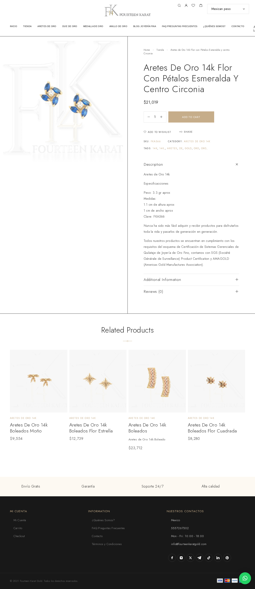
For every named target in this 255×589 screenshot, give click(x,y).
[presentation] (154, 439)
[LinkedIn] (218, 557)
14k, (162, 148)
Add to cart (191, 117)
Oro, (204, 148)
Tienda (160, 50)
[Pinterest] (227, 557)
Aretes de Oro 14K (197, 141)
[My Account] (186, 5)
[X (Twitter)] (190, 557)
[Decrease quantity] (147, 117)
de (181, 148)
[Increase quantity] (163, 117)
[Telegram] (199, 557)
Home (147, 50)
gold (188, 148)
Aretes (172, 148)
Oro (196, 148)
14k (155, 148)
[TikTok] (208, 557)
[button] (245, 578)
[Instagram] (181, 557)
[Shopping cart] (200, 6)
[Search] (179, 5)
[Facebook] (172, 557)
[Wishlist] (193, 6)
